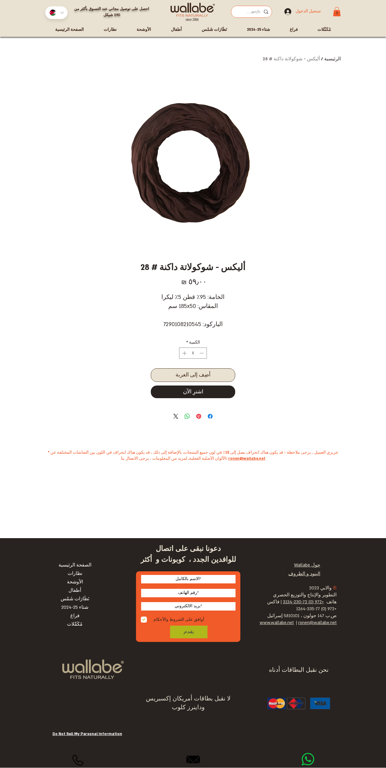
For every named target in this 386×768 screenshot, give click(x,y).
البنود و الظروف (304, 574)
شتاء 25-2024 (74, 607)
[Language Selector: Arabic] (56, 12)
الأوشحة (75, 582)
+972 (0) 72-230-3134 (303, 602)
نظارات (75, 573)
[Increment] (184, 353)
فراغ (75, 616)
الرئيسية (332, 59)
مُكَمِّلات (75, 624)
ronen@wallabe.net (246, 458)
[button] (337, 11)
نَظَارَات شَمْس (75, 599)
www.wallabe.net (277, 623)
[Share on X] (175, 416)
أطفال (74, 590)
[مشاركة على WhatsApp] (187, 416)
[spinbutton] (193, 353)
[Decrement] (202, 353)
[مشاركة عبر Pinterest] (198, 416)
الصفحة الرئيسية (75, 565)
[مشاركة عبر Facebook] (210, 416)
